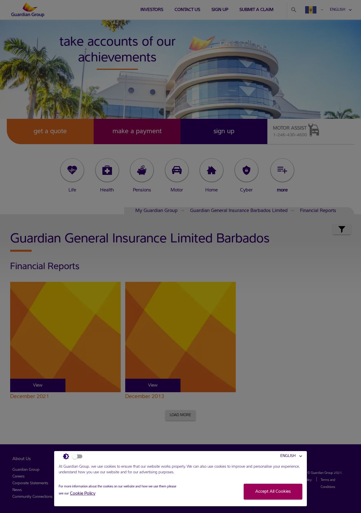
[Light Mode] (74, 456)
